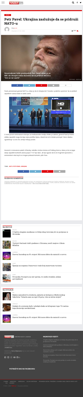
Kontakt (12, 383)
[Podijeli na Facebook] (17, 85)
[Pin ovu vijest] (42, 85)
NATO (11, 166)
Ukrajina (24, 166)
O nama (6, 381)
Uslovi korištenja (32, 381)
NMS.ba (14, 386)
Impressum (21, 381)
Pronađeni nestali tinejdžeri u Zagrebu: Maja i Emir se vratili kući (58, 381)
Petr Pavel (16, 166)
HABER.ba (8, 347)
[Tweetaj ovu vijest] (29, 85)
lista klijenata (17, 351)
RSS (6, 383)
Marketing (13, 381)
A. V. (15, 28)
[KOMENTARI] (66, 85)
